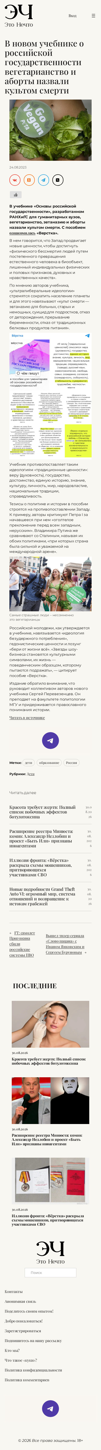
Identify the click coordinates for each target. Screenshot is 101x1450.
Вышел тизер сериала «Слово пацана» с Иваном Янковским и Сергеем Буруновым (65, 944)
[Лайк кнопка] (16, 194)
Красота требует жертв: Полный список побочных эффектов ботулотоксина (42, 812)
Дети (31, 774)
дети (28, 762)
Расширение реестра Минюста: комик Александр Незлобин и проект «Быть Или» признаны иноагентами (41, 838)
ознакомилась (22, 232)
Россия (71, 762)
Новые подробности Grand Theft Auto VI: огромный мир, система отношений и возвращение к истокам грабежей (42, 896)
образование (49, 762)
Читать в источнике (27, 717)
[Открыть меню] (93, 15)
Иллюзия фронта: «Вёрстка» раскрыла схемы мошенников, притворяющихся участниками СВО (40, 867)
